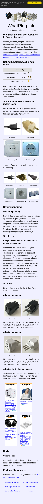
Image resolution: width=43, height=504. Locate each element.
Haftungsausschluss (12, 487)
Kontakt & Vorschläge (30, 482)
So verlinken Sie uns (12, 491)
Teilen (30, 491)
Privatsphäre (30, 487)
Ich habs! (34, 3)
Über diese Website (12, 482)
